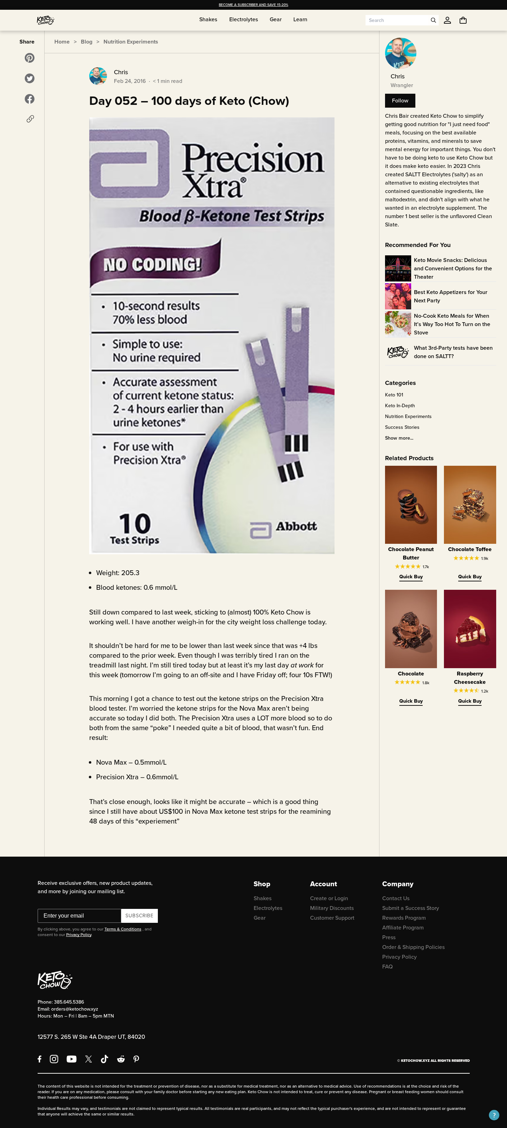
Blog (86, 42)
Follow (400, 100)
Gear (260, 918)
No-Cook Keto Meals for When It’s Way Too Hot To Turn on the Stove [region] (452, 324)
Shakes (262, 898)
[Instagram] (54, 1059)
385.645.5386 (69, 1002)
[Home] (45, 20)
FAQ (387, 967)
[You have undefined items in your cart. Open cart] (463, 20)
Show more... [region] (399, 438)
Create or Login (329, 898)
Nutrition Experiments (130, 42)
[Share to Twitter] (29, 78)
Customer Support (332, 918)
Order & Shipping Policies (413, 947)
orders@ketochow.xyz (74, 1009)
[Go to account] (447, 20)
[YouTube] (72, 1059)
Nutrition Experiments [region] (408, 416)
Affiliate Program (403, 928)
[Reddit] (121, 1059)
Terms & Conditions (123, 929)
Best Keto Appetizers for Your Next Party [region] (450, 296)
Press (388, 937)
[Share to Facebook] (29, 99)
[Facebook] (39, 1059)
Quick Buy (411, 576)
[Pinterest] (136, 1059)
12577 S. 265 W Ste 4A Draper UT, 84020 (91, 1037)
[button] (494, 1115)
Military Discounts (332, 908)
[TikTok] (104, 1059)
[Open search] (433, 20)
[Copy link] (30, 119)
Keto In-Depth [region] (400, 405)
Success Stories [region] (402, 427)
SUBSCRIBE (139, 915)
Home (62, 42)
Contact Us (395, 898)
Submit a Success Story (410, 908)
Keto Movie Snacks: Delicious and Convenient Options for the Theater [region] (453, 268)
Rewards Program (404, 918)
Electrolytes (268, 908)
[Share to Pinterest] (29, 58)
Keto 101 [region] (394, 395)
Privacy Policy (78, 935)
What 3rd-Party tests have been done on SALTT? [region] (453, 352)
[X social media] (88, 1059)
